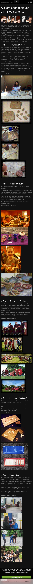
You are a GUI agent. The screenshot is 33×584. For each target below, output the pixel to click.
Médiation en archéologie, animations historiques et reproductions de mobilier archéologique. (9, 2)
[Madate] (16, 582)
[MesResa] (26, 582)
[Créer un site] (6, 582)
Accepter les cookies (16, 577)
